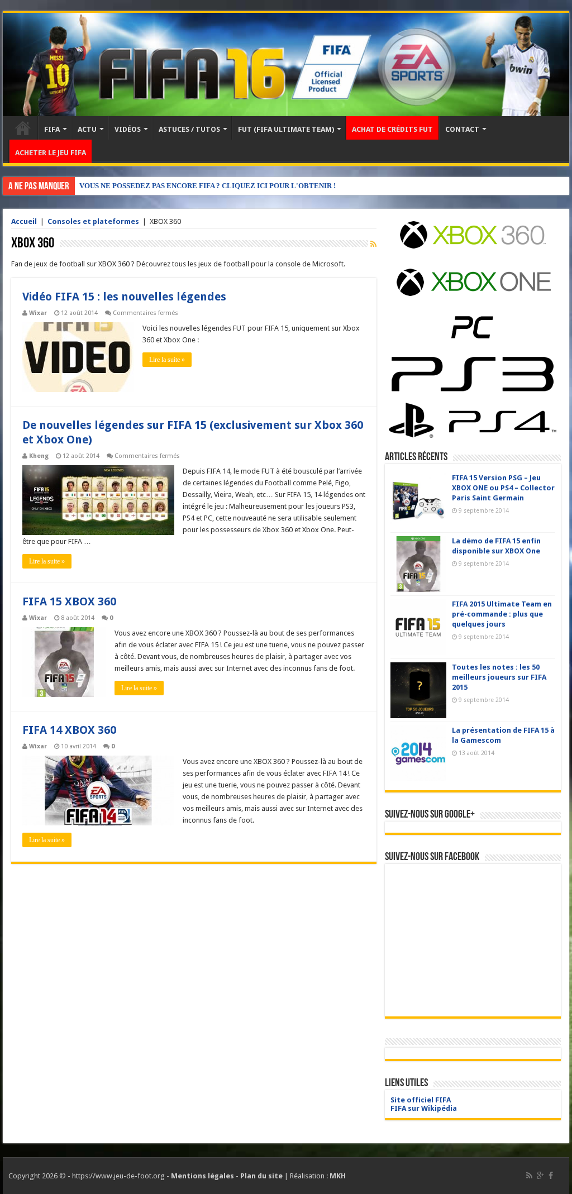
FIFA (52, 129)
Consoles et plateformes (93, 221)
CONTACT (462, 129)
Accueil (22, 128)
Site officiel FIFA (420, 1100)
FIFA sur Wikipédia (423, 1108)
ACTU (87, 129)
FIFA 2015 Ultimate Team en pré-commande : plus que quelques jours (502, 614)
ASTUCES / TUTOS (189, 129)
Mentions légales (202, 1176)
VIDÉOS (128, 129)
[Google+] (540, 1175)
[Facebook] (550, 1175)
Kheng (39, 456)
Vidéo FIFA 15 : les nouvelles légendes (124, 296)
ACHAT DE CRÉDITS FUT (392, 129)
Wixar (38, 313)
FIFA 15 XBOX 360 (69, 601)
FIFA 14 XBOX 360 (69, 730)
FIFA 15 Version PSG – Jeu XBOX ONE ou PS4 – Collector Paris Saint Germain (503, 488)
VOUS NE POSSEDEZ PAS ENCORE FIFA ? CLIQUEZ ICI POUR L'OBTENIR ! (207, 186)
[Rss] (529, 1175)
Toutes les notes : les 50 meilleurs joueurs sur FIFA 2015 (499, 677)
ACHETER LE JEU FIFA (50, 153)
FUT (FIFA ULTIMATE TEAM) (286, 129)
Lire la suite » (167, 360)
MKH (338, 1176)
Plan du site (261, 1176)
